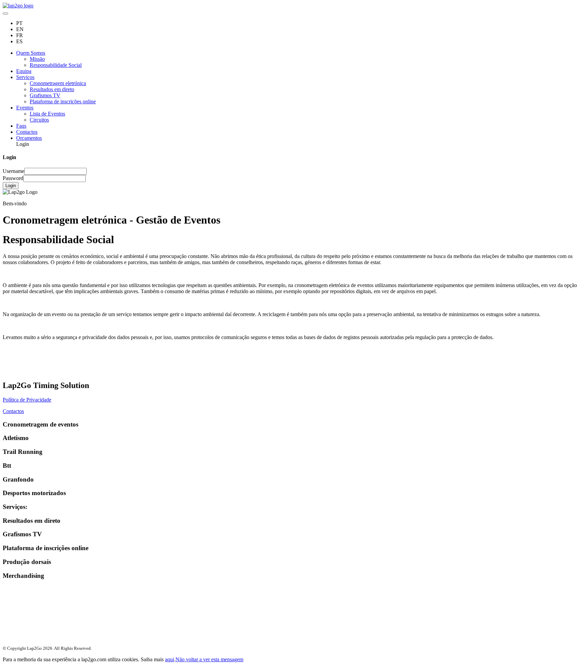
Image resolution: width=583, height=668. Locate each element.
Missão (37, 59)
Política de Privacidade (27, 400)
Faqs (21, 126)
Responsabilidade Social (56, 65)
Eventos (24, 107)
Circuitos (39, 120)
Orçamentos (29, 138)
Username (13, 171)
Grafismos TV (45, 95)
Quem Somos (30, 53)
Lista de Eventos (47, 114)
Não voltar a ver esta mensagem (209, 659)
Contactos (26, 132)
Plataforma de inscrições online (63, 101)
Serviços (25, 77)
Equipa (23, 71)
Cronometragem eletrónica (58, 83)
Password (13, 178)
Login (10, 185)
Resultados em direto (52, 89)
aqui (169, 659)
